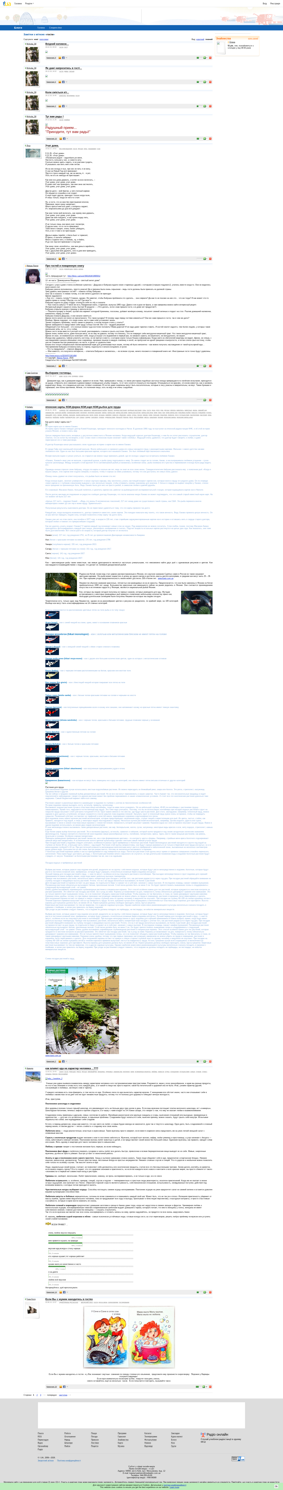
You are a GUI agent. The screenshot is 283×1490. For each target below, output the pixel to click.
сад (77, 417)
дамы (66, 71)
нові (36, 39)
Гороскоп (122, 1436)
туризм (101, 417)
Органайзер (43, 1446)
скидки (87, 417)
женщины (101, 1071)
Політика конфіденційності (69, 1460)
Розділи (28, 3)
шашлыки (153, 417)
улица (81, 376)
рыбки (62, 417)
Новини (147, 1443)
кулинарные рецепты (143, 1071)
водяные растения (135, 410)
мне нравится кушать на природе (63, 1241)
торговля (94, 417)
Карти (120, 1443)
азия (60, 376)
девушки (72, 1071)
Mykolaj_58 (31, 44)
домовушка (68, 269)
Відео (40, 1443)
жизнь (195, 410)
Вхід (265, 3)
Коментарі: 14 (52, 1292)
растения (203, 415)
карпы (104, 412)
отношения (174, 1071)
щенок (80, 269)
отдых (134, 415)
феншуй (119, 417)
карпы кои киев (121, 412)
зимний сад (202, 410)
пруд (176, 415)
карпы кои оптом (134, 412)
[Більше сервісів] (66, 57)
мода (91, 415)
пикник (145, 415)
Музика (121, 1446)
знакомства (49, 412)
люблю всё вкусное (57, 1280)
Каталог (148, 1433)
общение (122, 415)
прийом (67, 120)
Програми (122, 1433)
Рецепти (94, 1446)
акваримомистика (76, 410)
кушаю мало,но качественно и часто (64, 1264)
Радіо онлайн (217, 1434)
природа (171, 415)
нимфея (108, 415)
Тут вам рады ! (54, 116)
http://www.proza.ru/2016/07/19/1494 (60, 356)
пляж (150, 415)
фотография (138, 417)
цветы (146, 417)
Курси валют (177, 1436)
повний (209, 39)
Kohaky (30, 407)
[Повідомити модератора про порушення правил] (210, 58)
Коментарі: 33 (52, 1387)
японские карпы (170, 417)
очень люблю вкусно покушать (62, 1233)
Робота (67, 1433)
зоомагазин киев (73, 412)
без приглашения (65, 149)
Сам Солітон (32, 373)
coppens (62, 410)
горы (144, 410)
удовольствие (110, 417)
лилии (59, 415)
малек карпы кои (82, 415)
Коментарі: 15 (52, 138)
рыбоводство (70, 417)
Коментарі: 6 (51, 82)
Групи (173, 1446)
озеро (129, 415)
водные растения (120, 410)
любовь (65, 415)
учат (98, 149)
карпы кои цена (147, 412)
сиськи (71, 71)
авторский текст (87, 1302)
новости (115, 415)
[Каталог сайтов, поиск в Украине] (238, 1457)
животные (188, 410)
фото (131, 417)
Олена (232, 42)
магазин (72, 415)
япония (160, 417)
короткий (200, 39)
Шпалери (68, 1443)
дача (153, 410)
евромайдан (92, 1071)
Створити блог (55, 28)
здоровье (109, 1071)
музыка (102, 415)
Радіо (40, 1449)
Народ (67, 1440)
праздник (163, 415)
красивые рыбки (184, 412)
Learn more (174, 1487)
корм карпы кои (171, 412)
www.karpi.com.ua (165, 578)
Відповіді (148, 1446)
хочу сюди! (253, 38)
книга (76, 269)
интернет (83, 412)
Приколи (95, 1440)
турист (204, 1071)
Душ (28, 145)
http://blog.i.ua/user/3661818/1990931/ (84, 276)
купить (208, 412)
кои (163, 412)
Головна (18, 3)
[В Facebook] (63, 58)
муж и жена (103, 1302)
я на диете (53, 1272)
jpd (67, 410)
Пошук (94, 1433)
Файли (67, 1446)
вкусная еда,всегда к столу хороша (64, 1248)
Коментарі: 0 (51, 259)
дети (157, 410)
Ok (276, 1486)
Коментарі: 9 (51, 58)
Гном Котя (31, 1299)
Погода (94, 1436)
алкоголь (62, 95)
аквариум (87, 410)
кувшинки (201, 412)
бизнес (110, 410)
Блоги (173, 1440)
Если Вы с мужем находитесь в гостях (69, 1299)
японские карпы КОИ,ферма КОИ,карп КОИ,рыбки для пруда (83, 407)
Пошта (40, 1433)
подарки (75, 376)
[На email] (60, 58)
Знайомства (223, 38)
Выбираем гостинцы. (58, 373)
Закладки (175, 1433)
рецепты (48, 417)
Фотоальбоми (150, 1440)
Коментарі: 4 (51, 400)
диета (78, 1071)
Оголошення (69, 1436)
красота (194, 412)
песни (139, 415)
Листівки (95, 1443)
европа (173, 410)
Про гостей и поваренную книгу (64, 265)
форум (125, 417)
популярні (44, 39)
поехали (156, 415)
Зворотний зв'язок (46, 1460)
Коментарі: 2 (51, 106)
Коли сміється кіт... (57, 92)
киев (155, 412)
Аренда (30, 1068)
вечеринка (71, 95)
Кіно (173, 1443)
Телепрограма (150, 1436)
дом (161, 410)
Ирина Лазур (62, 358)
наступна (63, 1395)
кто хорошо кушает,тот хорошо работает (66, 1256)
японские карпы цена (185, 417)
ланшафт (48, 415)
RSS (40, 1436)
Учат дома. (52, 145)
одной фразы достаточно (68, 1302)
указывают (92, 149)
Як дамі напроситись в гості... (63, 68)
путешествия (184, 415)
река (209, 415)
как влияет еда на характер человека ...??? (71, 1068)
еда (69, 376)
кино (160, 412)
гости (61, 47)
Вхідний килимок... (57, 44)
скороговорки (113, 1302)
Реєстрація (275, 3)
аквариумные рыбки (99, 410)
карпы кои (111, 412)
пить (85, 149)
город (61, 1071)
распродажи (194, 415)
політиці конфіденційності (174, 1485)
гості (66, 47)
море (96, 415)
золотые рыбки (60, 412)
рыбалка (56, 417)
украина (48, 1074)
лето (54, 415)
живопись (180, 410)
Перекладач (43, 1440)
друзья (80, 149)
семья (82, 417)
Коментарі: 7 (51, 366)
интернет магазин (94, 412)
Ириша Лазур (32, 266)
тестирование (124, 1302)
